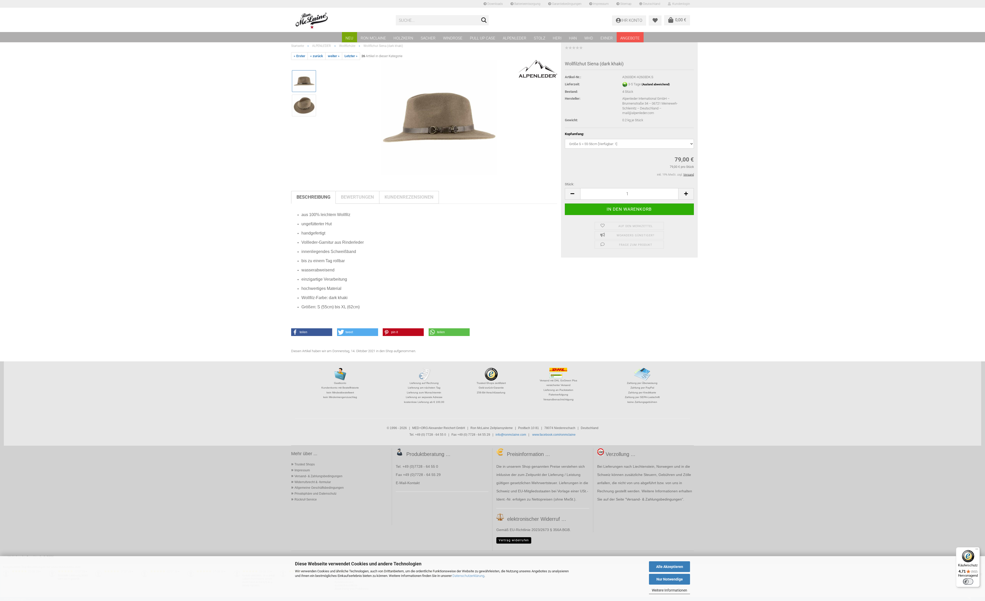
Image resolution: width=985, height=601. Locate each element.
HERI (557, 38)
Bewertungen (357, 197)
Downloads (495, 4)
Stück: (569, 184)
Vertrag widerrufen (514, 540)
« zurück (316, 56)
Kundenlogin (680, 4)
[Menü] (977, 550)
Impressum (600, 4)
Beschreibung (313, 197)
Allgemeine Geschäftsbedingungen (319, 488)
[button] (572, 194)
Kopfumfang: (574, 134)
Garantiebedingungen (566, 4)
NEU (349, 38)
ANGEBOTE (630, 38)
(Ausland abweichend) (656, 84)
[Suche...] (484, 20)
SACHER (428, 38)
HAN (573, 38)
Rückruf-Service (305, 499)
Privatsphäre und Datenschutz (315, 493)
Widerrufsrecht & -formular (312, 482)
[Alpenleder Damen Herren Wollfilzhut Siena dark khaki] (439, 117)
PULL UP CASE (482, 38)
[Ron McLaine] (341, 20)
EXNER (606, 38)
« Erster (299, 56)
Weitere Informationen (669, 590)
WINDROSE (452, 38)
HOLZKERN (403, 38)
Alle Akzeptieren (669, 567)
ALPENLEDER (514, 38)
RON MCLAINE (373, 38)
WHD (588, 38)
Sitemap (625, 4)
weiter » (334, 56)
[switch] (968, 581)
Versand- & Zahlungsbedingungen (318, 476)
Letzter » (351, 56)
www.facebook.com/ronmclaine (554, 434)
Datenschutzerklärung (468, 576)
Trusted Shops (304, 464)
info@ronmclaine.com (511, 434)
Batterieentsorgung (527, 4)
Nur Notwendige (669, 579)
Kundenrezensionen (409, 197)
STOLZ (539, 38)
